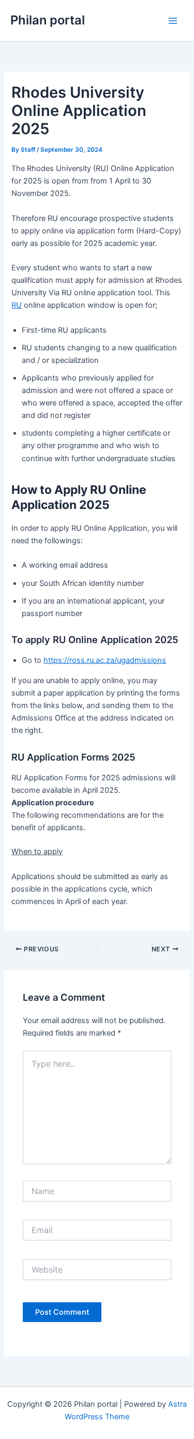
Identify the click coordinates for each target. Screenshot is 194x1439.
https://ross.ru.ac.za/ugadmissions (104, 660)
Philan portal (47, 20)
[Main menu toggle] (173, 21)
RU (16, 305)
